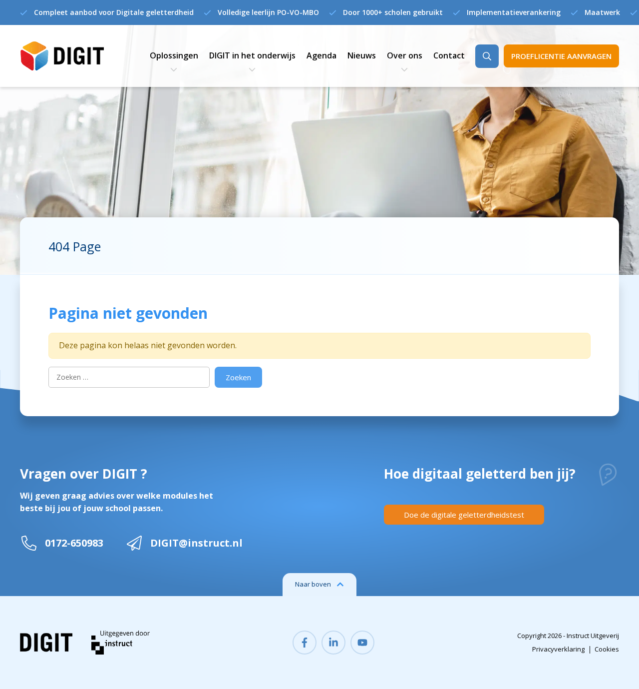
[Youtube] (362, 643)
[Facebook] (305, 643)
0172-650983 (74, 543)
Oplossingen (174, 55)
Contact (449, 55)
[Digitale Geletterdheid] (62, 56)
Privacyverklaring (558, 649)
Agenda (321, 55)
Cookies (607, 649)
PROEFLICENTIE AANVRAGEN (561, 56)
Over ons (404, 55)
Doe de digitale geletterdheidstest (464, 515)
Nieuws (361, 55)
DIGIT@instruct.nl (196, 543)
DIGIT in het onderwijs (252, 55)
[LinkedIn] (333, 643)
